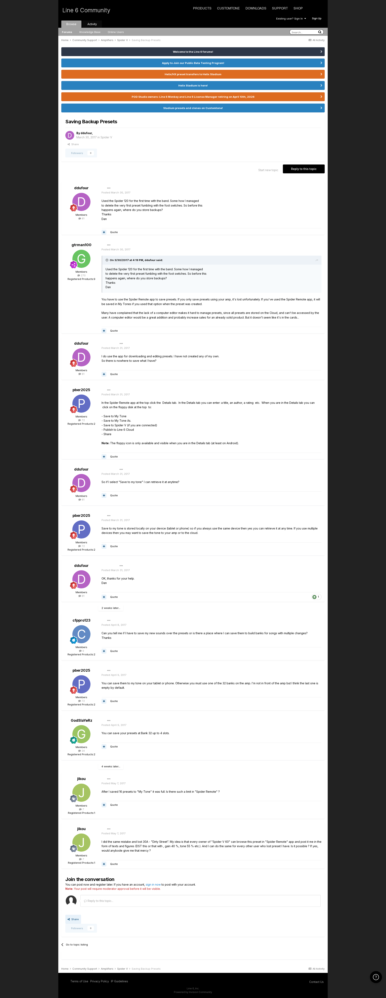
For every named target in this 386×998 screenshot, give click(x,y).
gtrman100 (81, 245)
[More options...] (109, 188)
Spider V (106, 137)
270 (83, 275)
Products (202, 8)
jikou (81, 779)
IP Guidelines (119, 981)
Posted (116, 192)
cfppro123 (81, 620)
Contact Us (316, 982)
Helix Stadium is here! (193, 85)
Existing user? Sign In (290, 18)
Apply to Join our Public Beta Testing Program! (193, 63)
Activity (92, 24)
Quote (114, 232)
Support (280, 8)
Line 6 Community (86, 10)
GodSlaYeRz (81, 720)
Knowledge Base (90, 32)
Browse (71, 24)
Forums (67, 32)
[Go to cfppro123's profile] (81, 634)
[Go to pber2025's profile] (81, 404)
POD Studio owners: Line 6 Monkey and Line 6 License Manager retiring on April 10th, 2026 (193, 96)
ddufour (86, 133)
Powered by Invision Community (193, 992)
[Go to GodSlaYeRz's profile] (81, 734)
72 (83, 420)
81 (82, 218)
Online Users (116, 32)
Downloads (255, 8)
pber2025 (81, 390)
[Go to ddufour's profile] (69, 135)
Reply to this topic (303, 169)
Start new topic (268, 170)
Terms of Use (79, 981)
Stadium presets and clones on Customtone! (193, 108)
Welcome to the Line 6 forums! (193, 51)
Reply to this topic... (100, 900)
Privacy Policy (99, 981)
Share (74, 144)
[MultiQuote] (104, 232)
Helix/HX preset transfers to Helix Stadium (193, 74)
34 (83, 750)
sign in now (153, 884)
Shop (298, 8)
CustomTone (228, 8)
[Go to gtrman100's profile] (81, 259)
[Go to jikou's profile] (81, 793)
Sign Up (316, 18)
